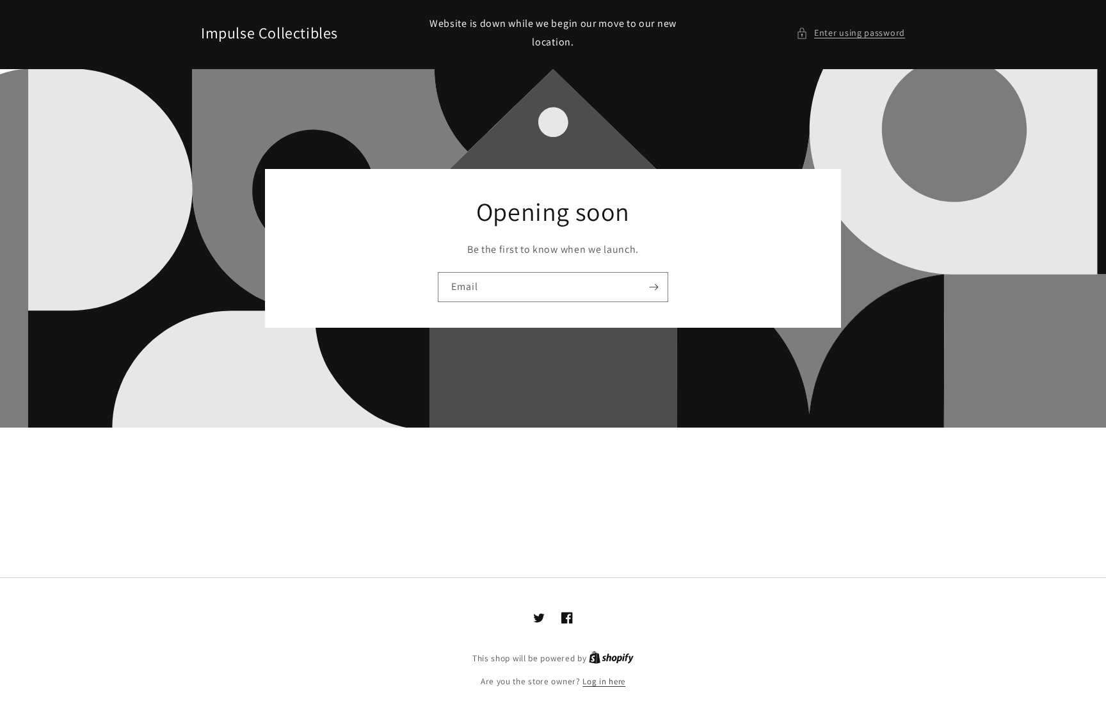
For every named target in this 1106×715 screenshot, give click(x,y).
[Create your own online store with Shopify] (611, 658)
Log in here (603, 681)
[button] (850, 33)
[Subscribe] (653, 287)
